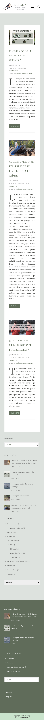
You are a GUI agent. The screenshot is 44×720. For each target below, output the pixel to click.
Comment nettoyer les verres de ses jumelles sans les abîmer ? (21, 168)
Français (9, 693)
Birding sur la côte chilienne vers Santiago (22, 485)
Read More (15, 126)
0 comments (13, 71)
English (9, 697)
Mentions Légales (13, 671)
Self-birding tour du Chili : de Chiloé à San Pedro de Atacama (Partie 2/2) (24, 461)
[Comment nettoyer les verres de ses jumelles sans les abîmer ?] (7, 507)
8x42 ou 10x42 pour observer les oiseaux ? (22, 473)
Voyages (10, 574)
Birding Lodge (12, 524)
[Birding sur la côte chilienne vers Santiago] (7, 486)
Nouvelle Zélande (16, 553)
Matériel (18, 73)
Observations (27, 73)
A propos (10, 659)
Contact (10, 663)
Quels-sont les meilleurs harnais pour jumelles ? (20, 345)
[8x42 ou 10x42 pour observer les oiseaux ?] (7, 474)
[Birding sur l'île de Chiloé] (7, 498)
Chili (11, 545)
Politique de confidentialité (16, 667)
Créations (10, 532)
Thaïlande (13, 557)
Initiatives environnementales (17, 561)
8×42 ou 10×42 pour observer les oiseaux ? (20, 55)
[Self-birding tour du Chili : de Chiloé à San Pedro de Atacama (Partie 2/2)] (7, 462)
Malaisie (13, 549)
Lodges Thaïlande (16, 528)
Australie (13, 541)
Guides (9, 536)
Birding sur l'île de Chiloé (20, 496)
